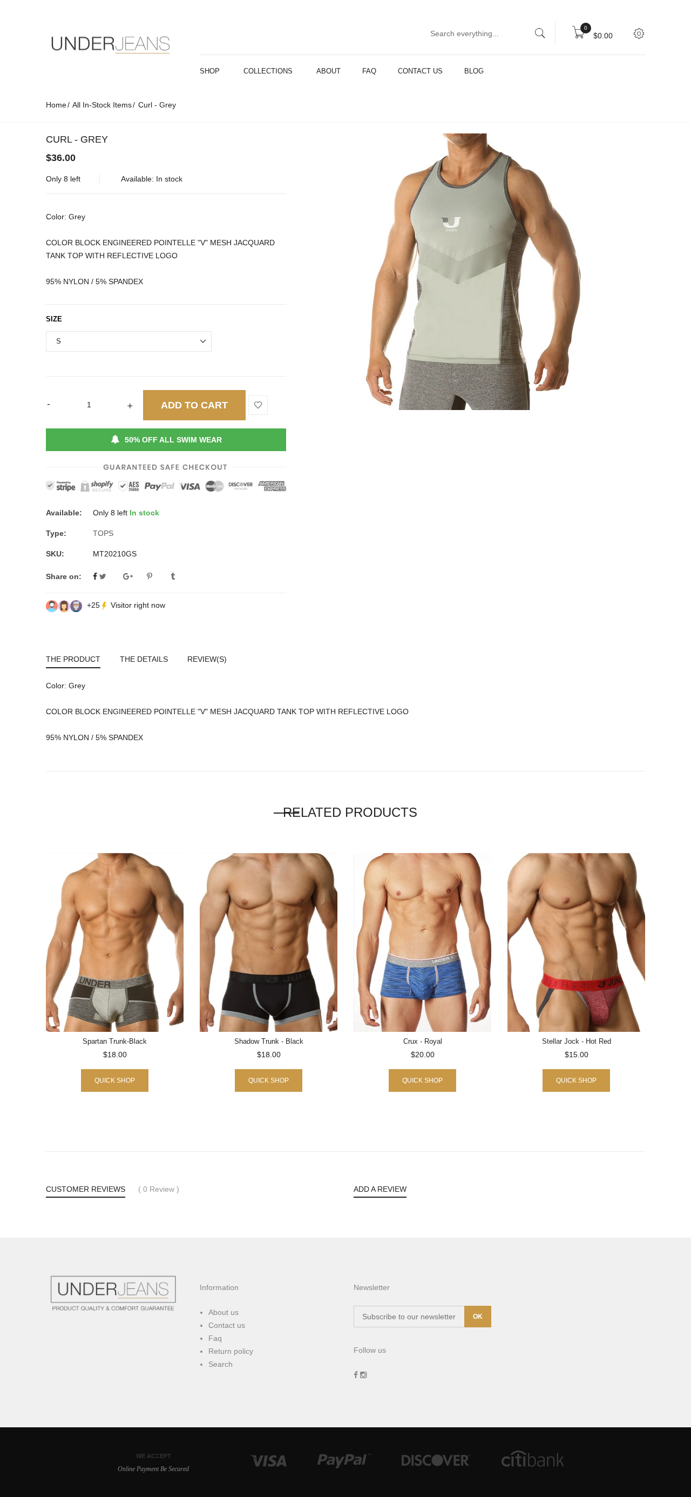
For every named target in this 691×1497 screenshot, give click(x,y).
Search (220, 1364)
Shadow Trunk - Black (268, 1041)
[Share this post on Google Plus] (134, 576)
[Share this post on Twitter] (110, 576)
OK (478, 1316)
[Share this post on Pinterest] (157, 576)
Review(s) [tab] (207, 659)
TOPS (103, 533)
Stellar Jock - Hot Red (576, 1041)
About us (223, 1312)
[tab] (78, 660)
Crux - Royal (422, 1041)
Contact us (226, 1325)
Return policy (230, 1351)
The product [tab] (73, 659)
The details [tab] (144, 659)
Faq (215, 1338)
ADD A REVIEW (380, 1189)
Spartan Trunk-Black (115, 1041)
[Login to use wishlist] (258, 405)
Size (54, 319)
